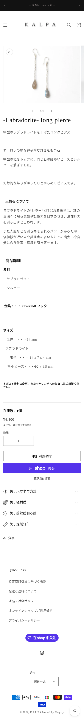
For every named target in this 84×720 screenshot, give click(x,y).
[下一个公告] (79, 5)
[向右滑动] (51, 111)
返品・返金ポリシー (23, 601)
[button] (5, 25)
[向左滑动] (32, 111)
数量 (6, 432)
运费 (29, 425)
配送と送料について (23, 591)
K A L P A (36, 712)
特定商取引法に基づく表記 (27, 581)
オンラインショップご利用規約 (31, 610)
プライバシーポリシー (24, 620)
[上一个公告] (4, 5)
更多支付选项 (42, 478)
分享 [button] (11, 538)
